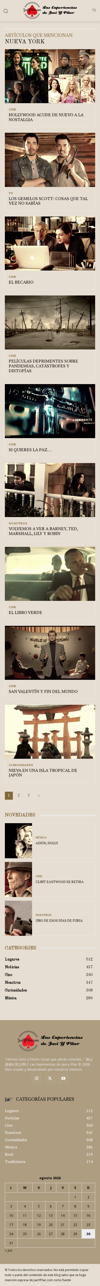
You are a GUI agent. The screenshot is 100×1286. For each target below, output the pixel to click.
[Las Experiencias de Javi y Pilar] (50, 10)
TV (11, 193)
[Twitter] (50, 1078)
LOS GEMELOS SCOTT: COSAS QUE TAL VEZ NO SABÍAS (48, 200)
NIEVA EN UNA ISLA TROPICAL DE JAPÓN (43, 772)
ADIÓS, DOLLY (47, 843)
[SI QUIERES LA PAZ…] (50, 411)
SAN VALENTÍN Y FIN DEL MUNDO (43, 691)
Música (41, 837)
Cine (12, 109)
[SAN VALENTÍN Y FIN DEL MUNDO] (50, 653)
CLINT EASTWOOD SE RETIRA (60, 881)
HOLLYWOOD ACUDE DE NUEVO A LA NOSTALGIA (46, 117)
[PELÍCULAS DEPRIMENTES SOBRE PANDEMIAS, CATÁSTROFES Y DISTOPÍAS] (50, 322)
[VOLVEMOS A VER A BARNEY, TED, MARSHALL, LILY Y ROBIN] (50, 490)
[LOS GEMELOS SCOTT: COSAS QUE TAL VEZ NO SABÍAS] (50, 160)
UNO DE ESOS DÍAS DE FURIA (59, 920)
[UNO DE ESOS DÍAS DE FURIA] (18, 918)
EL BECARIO (21, 282)
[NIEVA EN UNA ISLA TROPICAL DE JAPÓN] (50, 732)
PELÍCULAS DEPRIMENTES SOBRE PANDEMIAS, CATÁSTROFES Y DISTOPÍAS (43, 365)
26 (39, 1234)
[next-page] (39, 796)
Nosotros (18, 523)
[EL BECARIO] (50, 244)
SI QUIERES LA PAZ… (30, 449)
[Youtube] (63, 1078)
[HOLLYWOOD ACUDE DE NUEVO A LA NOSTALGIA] (50, 76)
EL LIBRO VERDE (25, 612)
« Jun (8, 1250)
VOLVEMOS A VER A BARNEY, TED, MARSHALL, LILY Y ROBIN (43, 531)
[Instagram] (36, 1078)
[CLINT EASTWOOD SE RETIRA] (18, 879)
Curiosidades (21, 765)
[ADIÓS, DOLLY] (18, 840)
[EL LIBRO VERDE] (50, 574)
